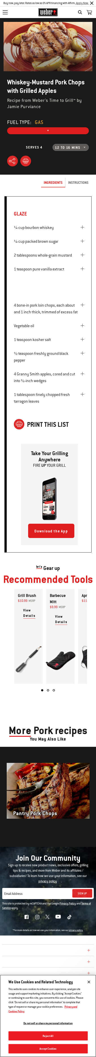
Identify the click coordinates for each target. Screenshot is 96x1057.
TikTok (69, 917)
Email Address (13, 894)
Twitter (47, 917)
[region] (48, 1016)
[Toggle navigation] (5, 12)
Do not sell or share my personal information (48, 1023)
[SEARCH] (81, 12)
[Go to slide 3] (54, 690)
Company (12, 951)
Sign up (82, 893)
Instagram (37, 917)
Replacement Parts (22, 974)
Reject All (48, 1036)
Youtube (58, 916)
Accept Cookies (48, 1048)
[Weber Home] (48, 12)
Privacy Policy (67, 903)
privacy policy (76, 930)
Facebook (26, 917)
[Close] (92, 3)
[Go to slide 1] (42, 690)
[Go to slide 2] (48, 690)
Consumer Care (18, 962)
